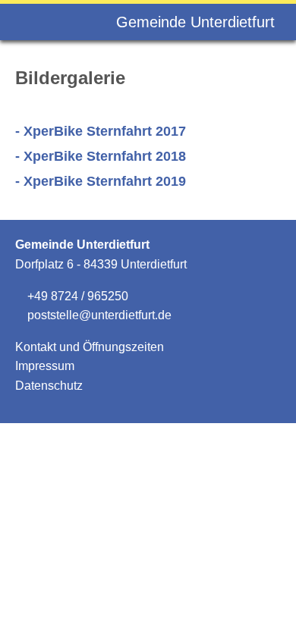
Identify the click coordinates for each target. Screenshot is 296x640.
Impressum (44, 365)
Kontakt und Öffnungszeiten (89, 346)
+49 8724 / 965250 (76, 296)
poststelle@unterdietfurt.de (98, 315)
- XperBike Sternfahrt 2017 (100, 131)
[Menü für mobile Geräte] (30, 22)
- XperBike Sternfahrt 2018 (100, 156)
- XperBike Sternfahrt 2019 (100, 181)
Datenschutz (49, 385)
